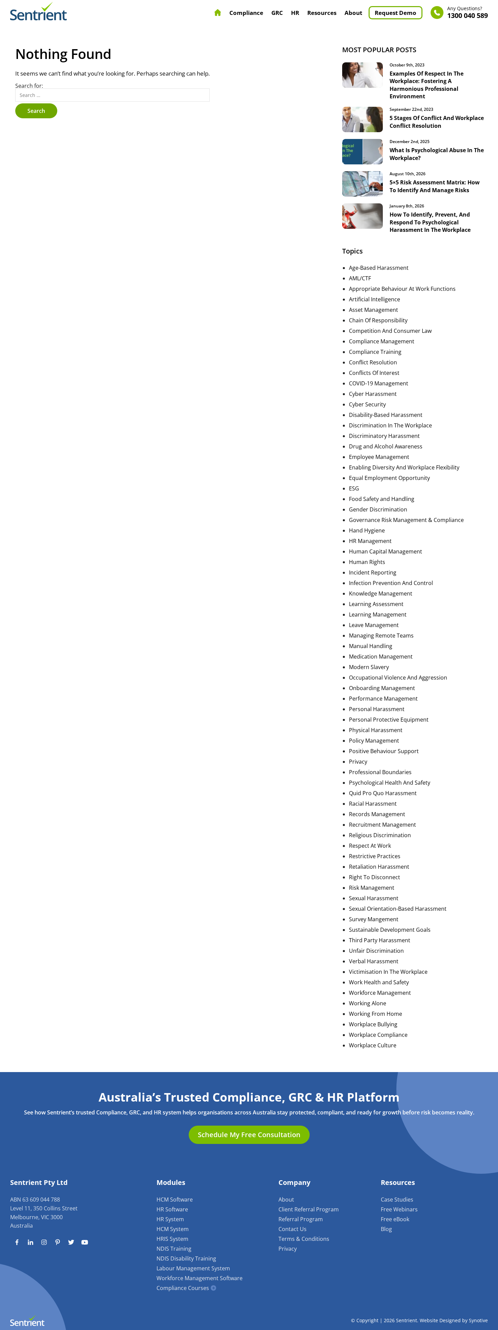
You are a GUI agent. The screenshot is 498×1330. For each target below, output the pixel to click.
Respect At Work (370, 845)
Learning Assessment (376, 604)
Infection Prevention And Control (391, 583)
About (353, 13)
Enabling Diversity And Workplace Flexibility (404, 467)
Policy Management (374, 740)
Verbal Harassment (373, 961)
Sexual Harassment (373, 898)
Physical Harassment (375, 730)
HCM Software (175, 1199)
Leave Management (374, 625)
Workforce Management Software (200, 1278)
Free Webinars (399, 1209)
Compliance (246, 13)
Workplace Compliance (378, 1035)
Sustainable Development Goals (390, 929)
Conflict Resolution (373, 362)
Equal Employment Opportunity (389, 478)
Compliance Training (375, 352)
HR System (170, 1219)
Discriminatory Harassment (384, 436)
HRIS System (172, 1239)
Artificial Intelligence (374, 299)
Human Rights (367, 562)
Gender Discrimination (378, 509)
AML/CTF (360, 278)
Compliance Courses (183, 1288)
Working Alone (367, 1003)
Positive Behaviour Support (384, 751)
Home (217, 12)
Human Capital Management (385, 551)
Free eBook (395, 1219)
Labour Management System (193, 1268)
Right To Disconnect (374, 877)
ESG (354, 488)
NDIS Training (174, 1248)
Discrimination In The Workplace (390, 425)
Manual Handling (370, 646)
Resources (321, 13)
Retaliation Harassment (379, 866)
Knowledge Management (380, 593)
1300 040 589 (467, 13)
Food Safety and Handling (381, 499)
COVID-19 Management (378, 383)
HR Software (172, 1209)
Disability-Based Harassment (385, 415)
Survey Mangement (373, 919)
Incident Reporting (372, 572)
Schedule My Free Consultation (249, 1134)
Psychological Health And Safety (389, 782)
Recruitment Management (382, 824)
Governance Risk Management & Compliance (406, 520)
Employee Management (379, 457)
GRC (277, 13)
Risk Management (371, 887)
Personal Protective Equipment (389, 719)
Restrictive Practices (374, 856)
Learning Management (378, 614)
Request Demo (395, 13)
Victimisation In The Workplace (388, 971)
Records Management (377, 814)
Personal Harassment (376, 709)
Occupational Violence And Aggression (398, 677)
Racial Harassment (373, 803)
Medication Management (381, 656)
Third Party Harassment (379, 940)
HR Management (370, 541)
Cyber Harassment (373, 394)
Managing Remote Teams (381, 635)
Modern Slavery (369, 667)
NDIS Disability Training (186, 1258)
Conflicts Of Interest (374, 373)
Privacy (358, 761)
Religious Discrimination (380, 835)
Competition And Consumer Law (390, 331)
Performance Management (383, 698)
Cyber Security (367, 404)
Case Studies (397, 1199)
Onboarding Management (382, 688)
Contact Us (292, 1229)
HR (295, 13)
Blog (386, 1229)
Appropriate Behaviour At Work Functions (402, 289)
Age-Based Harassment (379, 267)
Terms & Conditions (303, 1239)
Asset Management (373, 310)
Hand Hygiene (367, 530)
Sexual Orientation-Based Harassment (398, 908)
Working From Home (375, 1013)
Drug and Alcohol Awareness (385, 446)
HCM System (173, 1229)
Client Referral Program (308, 1209)
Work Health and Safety (379, 982)
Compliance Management (381, 341)
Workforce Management (380, 992)
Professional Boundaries (380, 772)
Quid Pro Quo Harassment (383, 793)
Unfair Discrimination (376, 950)
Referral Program (300, 1219)
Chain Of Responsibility (378, 320)
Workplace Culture (372, 1045)
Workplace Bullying (373, 1024)
